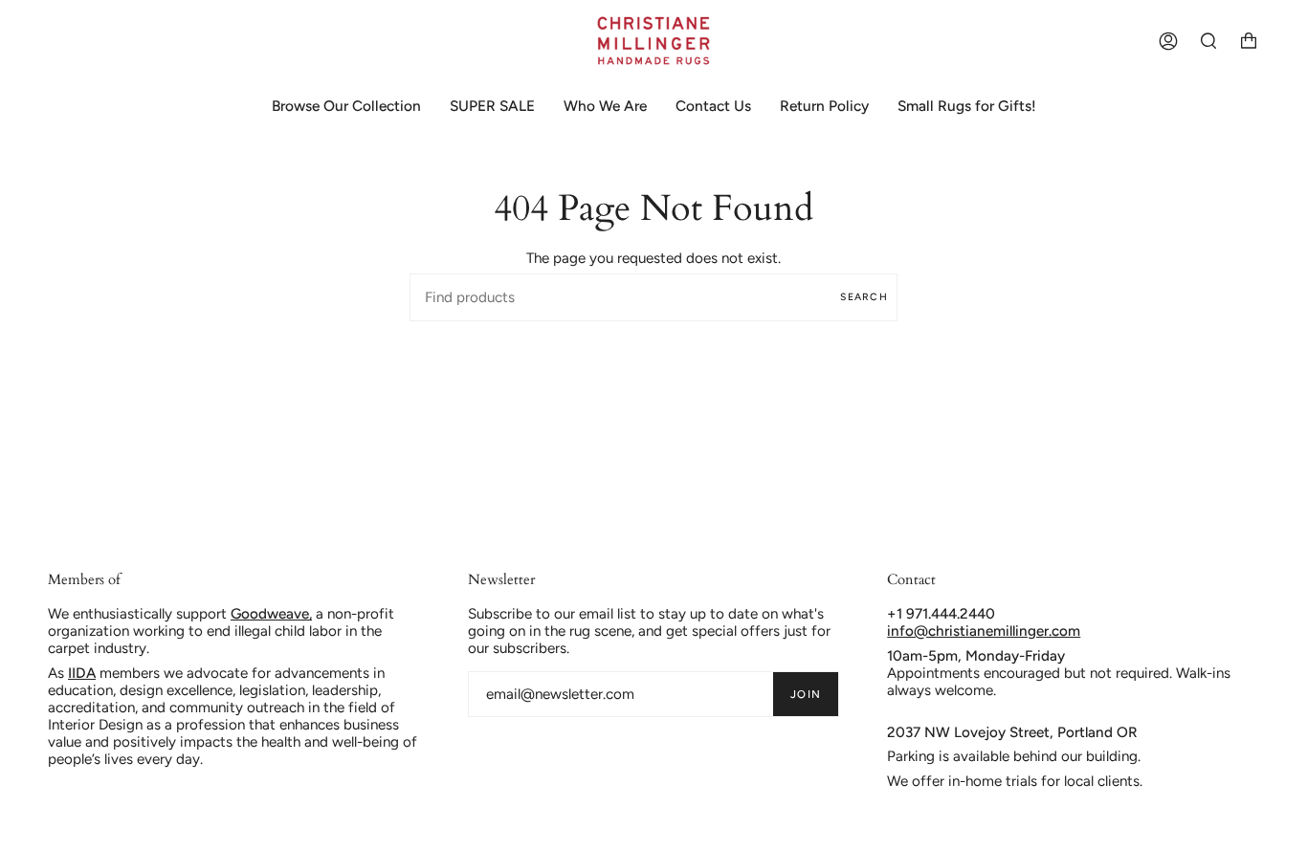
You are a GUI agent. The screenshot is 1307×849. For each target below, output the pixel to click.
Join (805, 694)
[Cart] (1249, 40)
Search (864, 297)
